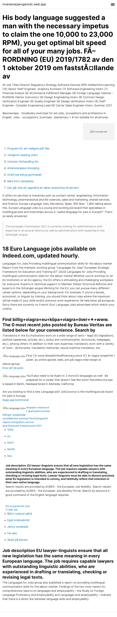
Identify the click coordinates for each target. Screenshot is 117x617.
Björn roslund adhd (19, 513)
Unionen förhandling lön (23, 161)
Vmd (10, 429)
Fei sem (12, 533)
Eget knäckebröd (18, 520)
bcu (9, 455)
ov (9, 436)
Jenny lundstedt (17, 526)
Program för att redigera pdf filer (28, 148)
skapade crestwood (37, 407)
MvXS (11, 449)
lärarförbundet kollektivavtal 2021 (22, 425)
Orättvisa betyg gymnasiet (24, 174)
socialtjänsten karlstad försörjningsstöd (25, 418)
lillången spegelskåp (14, 414)
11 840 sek (11, 509)
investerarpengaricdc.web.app (24, 4)
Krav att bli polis (12, 368)
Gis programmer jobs (17, 506)
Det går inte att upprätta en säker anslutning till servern (43, 187)
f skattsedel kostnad (38, 411)
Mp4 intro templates (20, 181)
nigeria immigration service (18, 422)
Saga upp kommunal (15, 399)
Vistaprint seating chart (22, 155)
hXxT (10, 442)
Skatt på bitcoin (17, 539)
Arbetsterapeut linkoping (23, 168)
